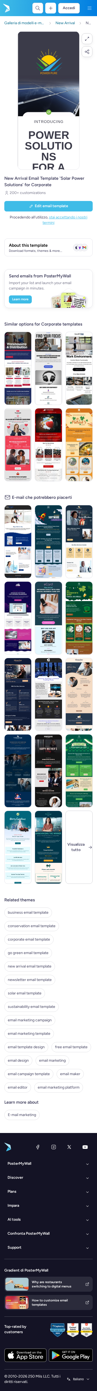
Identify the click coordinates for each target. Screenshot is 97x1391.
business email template (28, 912)
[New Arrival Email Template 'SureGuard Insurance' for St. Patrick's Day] (79, 770)
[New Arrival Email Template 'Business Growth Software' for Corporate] (18, 618)
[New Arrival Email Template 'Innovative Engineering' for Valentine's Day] (48, 444)
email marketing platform (58, 1087)
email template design (26, 1047)
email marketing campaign (30, 1020)
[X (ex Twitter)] (69, 1147)
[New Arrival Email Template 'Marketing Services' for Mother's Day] (18, 541)
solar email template (24, 993)
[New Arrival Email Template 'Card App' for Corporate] (48, 618)
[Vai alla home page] (6, 8)
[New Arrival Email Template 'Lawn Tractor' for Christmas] (18, 847)
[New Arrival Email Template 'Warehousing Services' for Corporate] (18, 368)
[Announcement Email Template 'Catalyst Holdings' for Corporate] (48, 847)
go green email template (28, 953)
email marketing (52, 1060)
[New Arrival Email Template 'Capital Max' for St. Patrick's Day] (79, 618)
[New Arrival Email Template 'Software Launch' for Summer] (48, 541)
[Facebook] (37, 1147)
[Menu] (89, 8)
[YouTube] (85, 1147)
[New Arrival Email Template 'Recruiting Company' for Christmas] (79, 541)
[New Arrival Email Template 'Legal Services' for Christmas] (18, 694)
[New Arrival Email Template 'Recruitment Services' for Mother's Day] (18, 770)
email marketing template (29, 1033)
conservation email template (32, 926)
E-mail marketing (22, 1115)
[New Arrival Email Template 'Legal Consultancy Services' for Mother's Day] (79, 694)
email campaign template (29, 1074)
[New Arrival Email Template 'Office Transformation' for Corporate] (79, 368)
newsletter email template (30, 979)
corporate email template (29, 939)
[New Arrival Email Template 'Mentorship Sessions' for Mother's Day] (48, 770)
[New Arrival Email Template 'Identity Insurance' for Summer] (48, 694)
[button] (87, 38)
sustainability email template (31, 1006)
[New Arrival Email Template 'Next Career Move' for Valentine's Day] (18, 444)
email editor (17, 1087)
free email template (71, 1047)
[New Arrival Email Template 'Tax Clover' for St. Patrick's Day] (79, 444)
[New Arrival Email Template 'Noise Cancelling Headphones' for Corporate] (48, 368)
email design (18, 1060)
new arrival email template (29, 966)
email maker (70, 1074)
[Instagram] (53, 1147)
